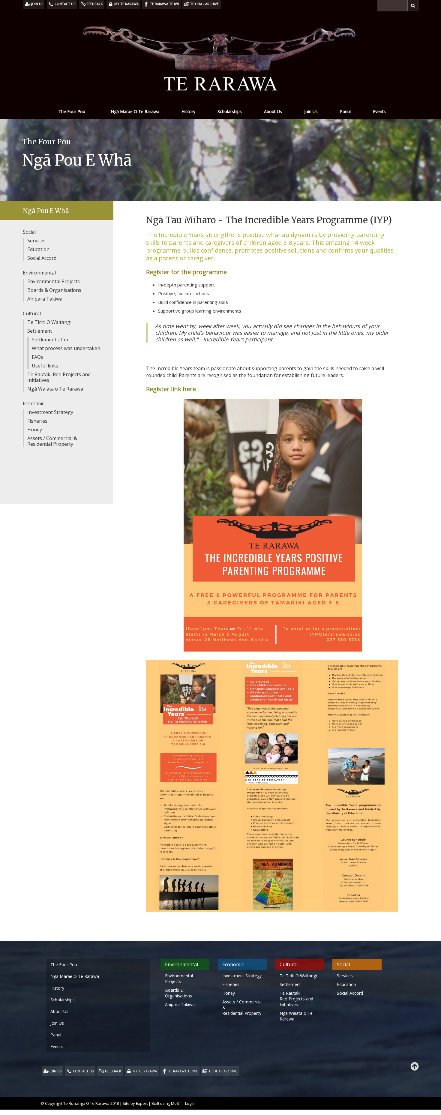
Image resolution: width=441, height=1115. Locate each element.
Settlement (39, 331)
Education (38, 249)
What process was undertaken (66, 348)
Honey (34, 429)
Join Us (311, 111)
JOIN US (56, 1071)
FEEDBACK (113, 1071)
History (188, 111)
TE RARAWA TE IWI (182, 1071)
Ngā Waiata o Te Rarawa (55, 388)
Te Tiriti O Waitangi (49, 322)
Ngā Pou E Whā (46, 210)
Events (379, 111)
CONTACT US (83, 1071)
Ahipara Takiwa (44, 298)
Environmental (39, 272)
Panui (345, 111)
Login (190, 1103)
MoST (176, 1103)
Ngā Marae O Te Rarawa (135, 111)
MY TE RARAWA (145, 1071)
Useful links (45, 365)
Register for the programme (186, 272)
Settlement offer (50, 339)
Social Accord (41, 258)
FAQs (37, 357)
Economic (33, 403)
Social (29, 232)
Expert (142, 1103)
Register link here (171, 389)
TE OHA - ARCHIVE (222, 1071)
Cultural (32, 313)
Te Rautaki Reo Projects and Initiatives (59, 377)
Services (36, 240)
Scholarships (230, 111)
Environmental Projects (53, 281)
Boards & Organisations (54, 290)
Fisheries (37, 421)
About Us (273, 111)
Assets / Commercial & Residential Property (52, 441)
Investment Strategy (50, 412)
